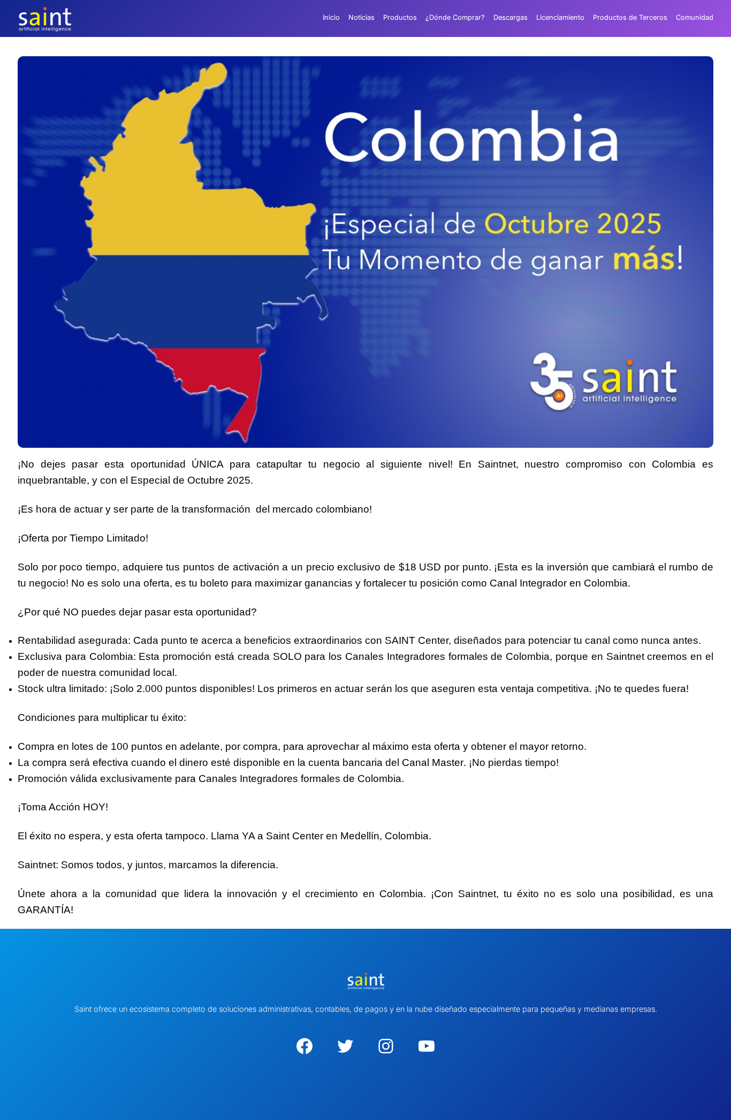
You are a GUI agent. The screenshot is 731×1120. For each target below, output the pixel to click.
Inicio (331, 17)
